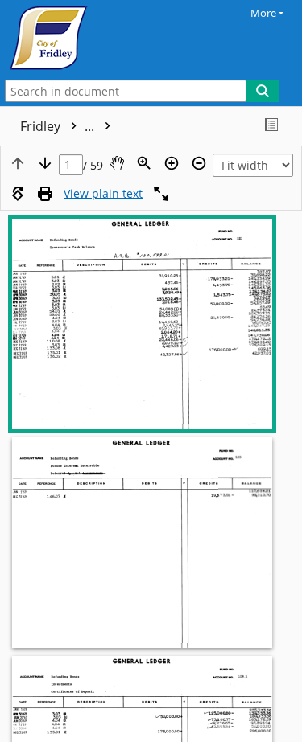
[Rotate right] (17, 193)
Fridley (58, 126)
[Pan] (116, 163)
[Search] (262, 91)
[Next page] (45, 163)
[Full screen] (161, 193)
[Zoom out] (199, 163)
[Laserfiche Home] (68, 38)
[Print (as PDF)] (45, 193)
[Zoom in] (171, 163)
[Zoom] (144, 163)
